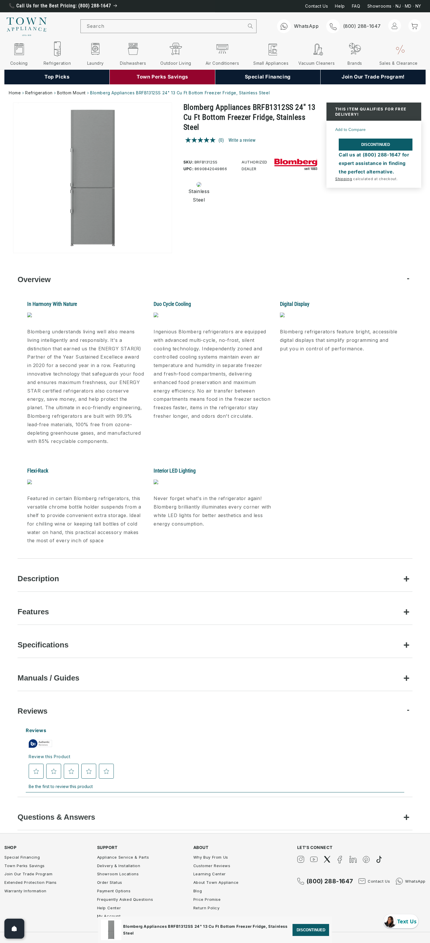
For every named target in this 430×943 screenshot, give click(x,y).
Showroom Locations (118, 874)
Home (15, 92)
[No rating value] (202, 140)
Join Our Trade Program (28, 874)
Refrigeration (39, 92)
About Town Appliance (216, 882)
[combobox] (162, 26)
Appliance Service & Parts (123, 857)
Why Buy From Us (210, 857)
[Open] (14, 929)
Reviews (32, 711)
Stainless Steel (197, 195)
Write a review (241, 140)
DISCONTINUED (375, 144)
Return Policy (206, 908)
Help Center (109, 908)
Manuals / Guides (48, 677)
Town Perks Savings (24, 865)
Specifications (43, 644)
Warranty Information (25, 891)
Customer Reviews (212, 865)
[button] (414, 25)
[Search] (250, 26)
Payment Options (114, 891)
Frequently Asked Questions (125, 899)
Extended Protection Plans (30, 882)
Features (33, 611)
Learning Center (209, 874)
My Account (109, 916)
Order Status (109, 882)
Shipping (343, 179)
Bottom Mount (71, 92)
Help (340, 6)
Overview (34, 279)
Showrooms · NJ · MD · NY (394, 6)
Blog (197, 891)
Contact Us (316, 6)
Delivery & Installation (118, 865)
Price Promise (207, 899)
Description (38, 578)
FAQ (356, 6)
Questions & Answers (56, 817)
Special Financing (22, 857)
